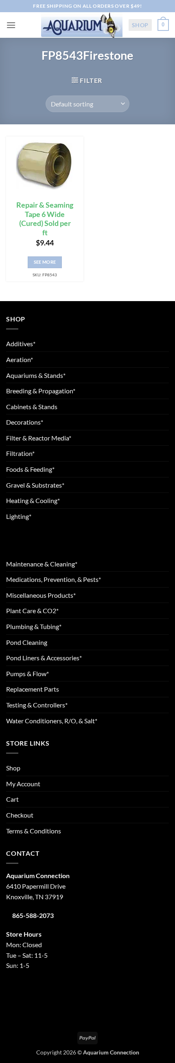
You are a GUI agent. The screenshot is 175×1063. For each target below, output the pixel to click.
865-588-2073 (33, 915)
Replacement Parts (32, 689)
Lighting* (18, 516)
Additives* (20, 343)
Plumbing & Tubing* (33, 626)
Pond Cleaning (26, 642)
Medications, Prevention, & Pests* (53, 579)
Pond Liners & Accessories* (44, 658)
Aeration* (19, 359)
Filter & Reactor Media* (38, 438)
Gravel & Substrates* (35, 485)
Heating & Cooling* (33, 500)
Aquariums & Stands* (36, 375)
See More (45, 262)
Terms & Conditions (33, 831)
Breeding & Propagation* (40, 391)
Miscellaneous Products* (41, 595)
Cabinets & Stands (31, 406)
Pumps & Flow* (27, 673)
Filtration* (20, 453)
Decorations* (24, 422)
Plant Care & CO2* (32, 610)
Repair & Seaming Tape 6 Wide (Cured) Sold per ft (44, 219)
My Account (23, 783)
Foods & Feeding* (30, 469)
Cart (12, 799)
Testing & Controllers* (37, 705)
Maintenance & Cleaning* (41, 564)
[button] (11, 25)
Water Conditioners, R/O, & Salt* (51, 721)
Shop (140, 25)
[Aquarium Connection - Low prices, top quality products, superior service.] (81, 24)
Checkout (19, 815)
